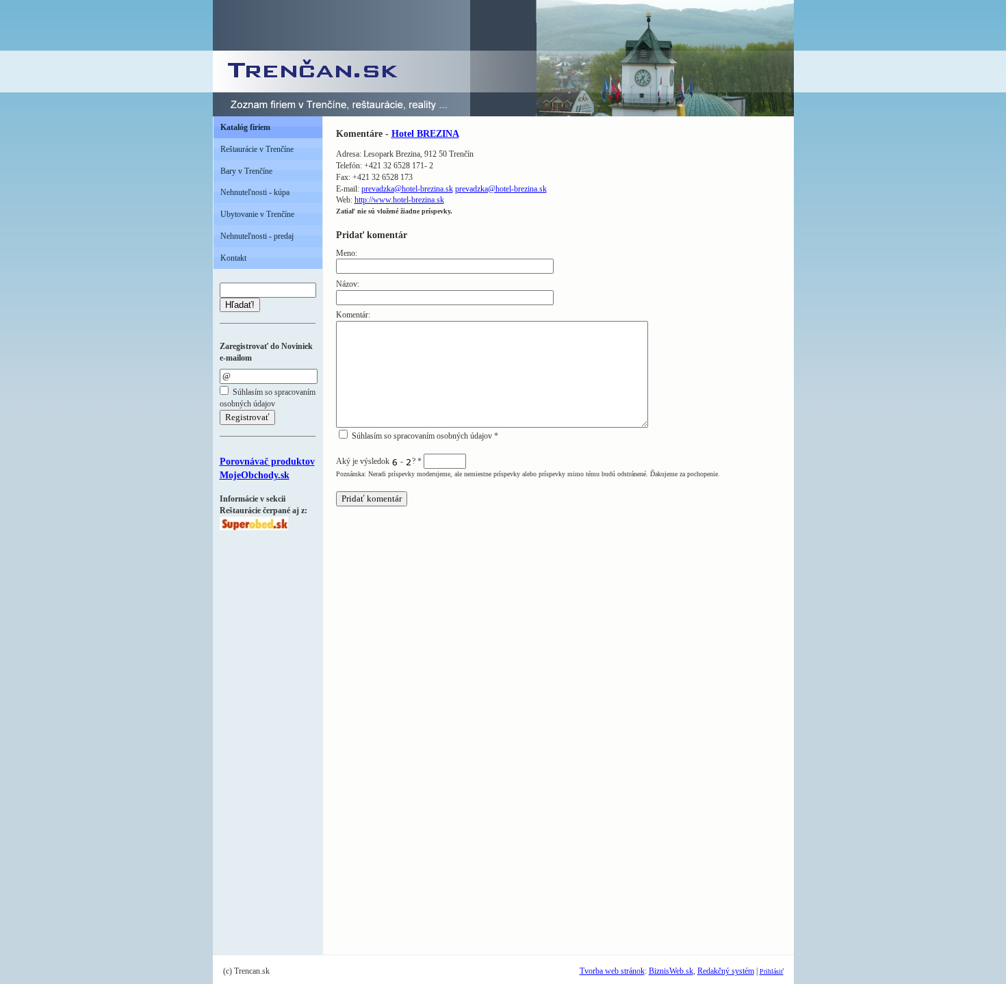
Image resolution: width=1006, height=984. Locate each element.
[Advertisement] (261, 735)
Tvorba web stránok (612, 971)
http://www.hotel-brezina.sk (399, 200)
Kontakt (233, 258)
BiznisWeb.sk (671, 971)
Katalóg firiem (245, 127)
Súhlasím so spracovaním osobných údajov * (424, 436)
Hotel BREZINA (425, 133)
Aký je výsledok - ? (379, 461)
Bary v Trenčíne (246, 171)
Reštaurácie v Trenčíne (257, 149)
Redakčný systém (725, 971)
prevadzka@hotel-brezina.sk (407, 189)
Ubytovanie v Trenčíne (257, 214)
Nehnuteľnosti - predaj (257, 236)
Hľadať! (240, 305)
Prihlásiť (772, 971)
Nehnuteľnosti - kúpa (254, 192)
